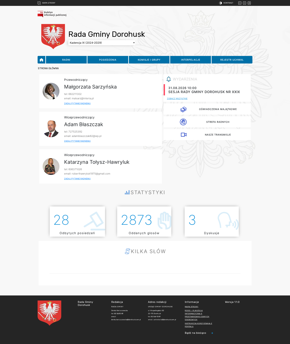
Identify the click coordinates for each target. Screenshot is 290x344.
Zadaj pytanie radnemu (77, 103)
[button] (223, 3)
